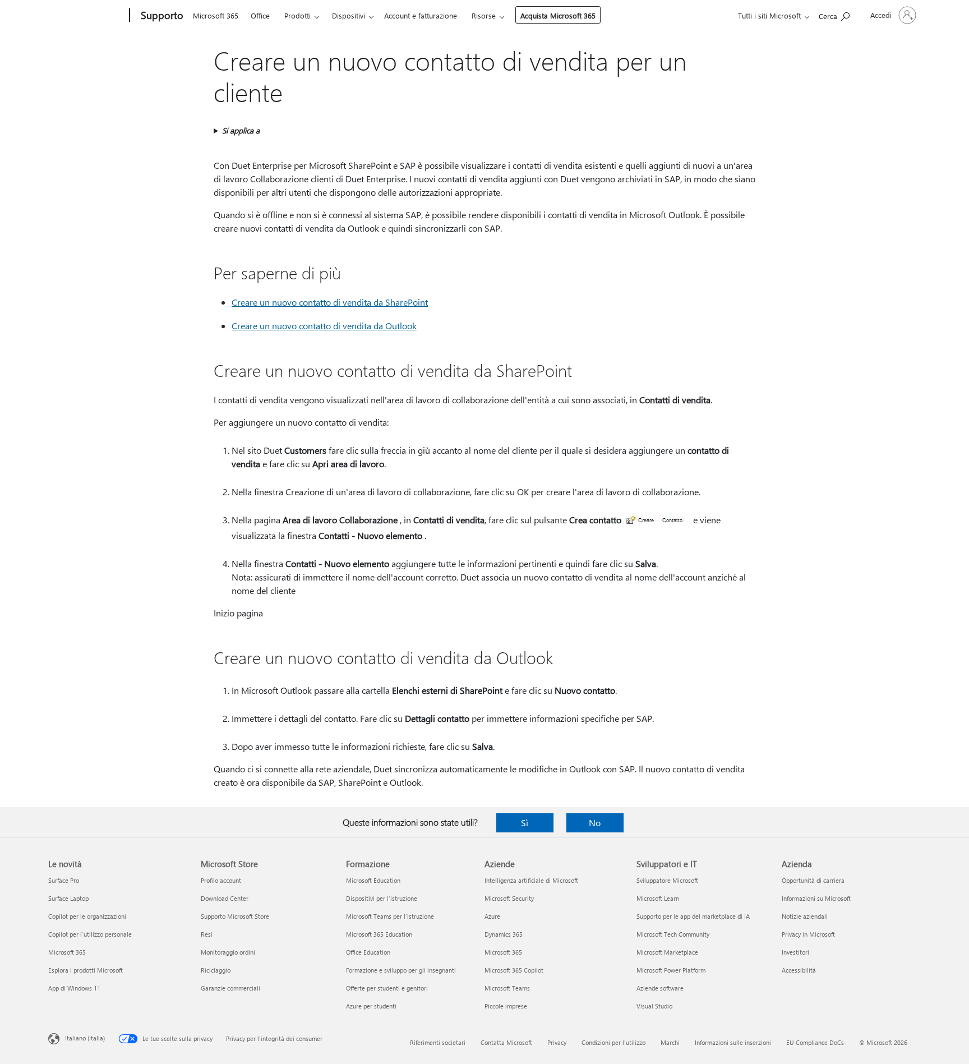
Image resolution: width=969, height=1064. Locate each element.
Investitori (795, 952)
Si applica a (241, 130)
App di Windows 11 (74, 988)
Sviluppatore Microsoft (667, 880)
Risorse (484, 15)
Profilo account (221, 880)
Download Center (224, 898)
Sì (524, 822)
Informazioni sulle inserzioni (733, 1042)
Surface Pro (63, 880)
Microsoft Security (509, 898)
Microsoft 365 (215, 15)
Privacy (556, 1042)
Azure (492, 916)
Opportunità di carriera (813, 880)
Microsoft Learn (657, 898)
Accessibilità (799, 970)
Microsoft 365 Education (379, 934)
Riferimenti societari (437, 1042)
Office (260, 15)
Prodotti (297, 15)
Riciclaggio (215, 970)
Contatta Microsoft (506, 1042)
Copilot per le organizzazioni (87, 916)
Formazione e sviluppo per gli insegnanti (401, 970)
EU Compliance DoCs (815, 1042)
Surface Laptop (68, 898)
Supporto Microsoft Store (235, 916)
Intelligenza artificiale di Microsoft (531, 880)
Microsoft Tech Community (672, 934)
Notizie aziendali (805, 916)
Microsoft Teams (507, 988)
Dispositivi (348, 15)
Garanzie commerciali (230, 988)
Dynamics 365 (503, 934)
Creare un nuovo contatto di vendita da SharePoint (330, 302)
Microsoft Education (373, 880)
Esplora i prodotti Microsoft (85, 970)
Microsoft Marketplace (667, 952)
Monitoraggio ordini (228, 952)
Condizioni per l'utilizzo (613, 1042)
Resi (207, 934)
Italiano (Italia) (85, 1038)
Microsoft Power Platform (670, 970)
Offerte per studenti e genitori (387, 988)
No (595, 822)
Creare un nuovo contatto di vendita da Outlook (324, 325)
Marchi (670, 1042)
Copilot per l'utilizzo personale (90, 934)
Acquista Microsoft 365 (558, 15)
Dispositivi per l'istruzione (381, 898)
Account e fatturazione (420, 15)
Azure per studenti (371, 1006)
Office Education (368, 952)
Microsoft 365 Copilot (513, 970)
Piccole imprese (505, 1006)
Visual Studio (654, 1006)
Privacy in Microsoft (808, 934)
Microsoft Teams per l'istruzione (390, 916)
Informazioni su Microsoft (816, 898)
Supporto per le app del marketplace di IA (693, 916)
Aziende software (660, 988)
